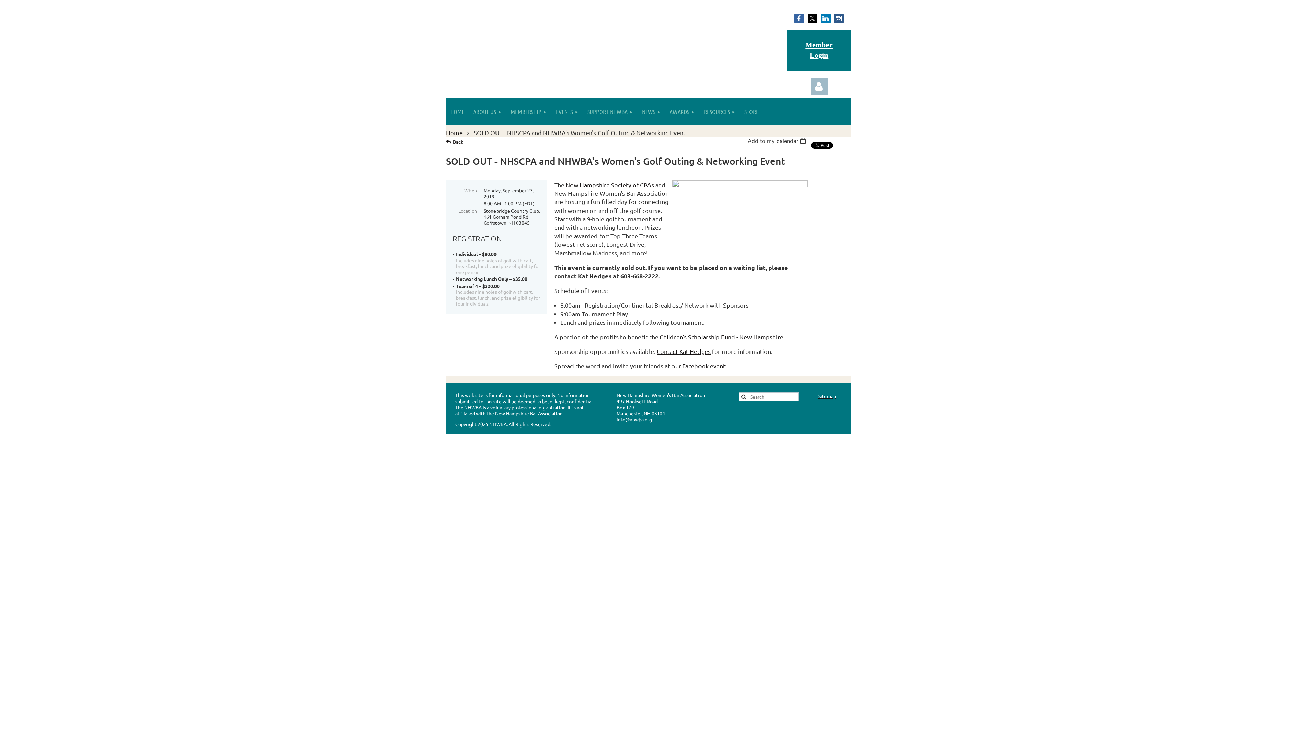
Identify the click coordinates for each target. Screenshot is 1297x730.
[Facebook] (799, 18)
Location (467, 211)
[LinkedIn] (826, 18)
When (470, 190)
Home (454, 132)
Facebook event (704, 365)
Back (458, 142)
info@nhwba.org (634, 419)
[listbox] (778, 141)
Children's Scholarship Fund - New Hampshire (721, 336)
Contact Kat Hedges (684, 351)
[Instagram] (839, 18)
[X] (812, 18)
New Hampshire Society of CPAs (610, 184)
